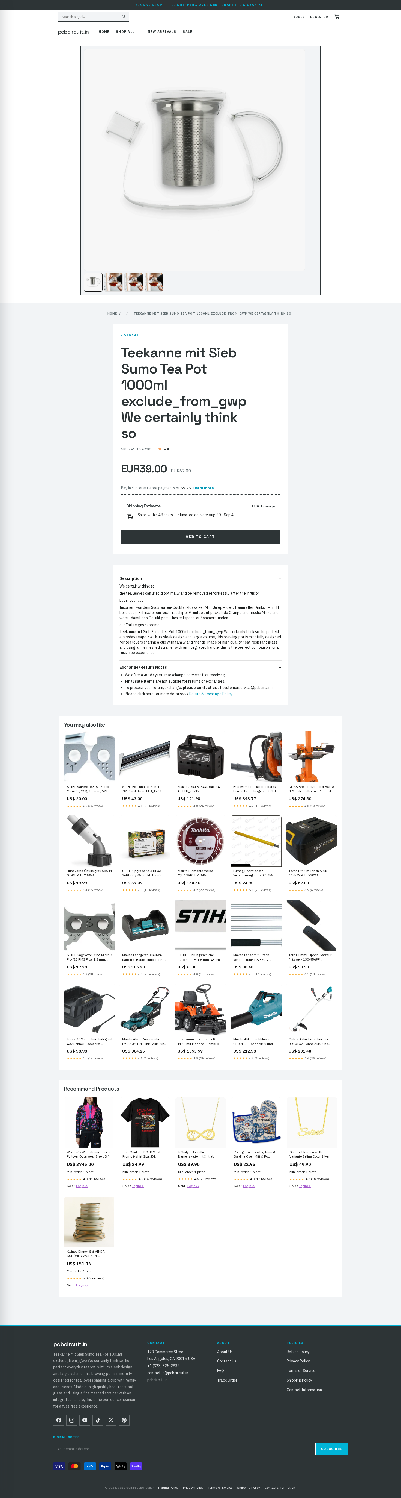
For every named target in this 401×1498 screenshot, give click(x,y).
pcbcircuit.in (73, 31)
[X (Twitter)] (111, 1420)
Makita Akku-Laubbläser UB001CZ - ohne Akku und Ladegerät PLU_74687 (253, 1041)
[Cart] (337, 17)
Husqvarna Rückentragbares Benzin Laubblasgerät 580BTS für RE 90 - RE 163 (256, 789)
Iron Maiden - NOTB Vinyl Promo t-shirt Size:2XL (141, 1154)
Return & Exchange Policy (210, 693)
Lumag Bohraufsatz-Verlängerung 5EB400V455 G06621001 (253, 873)
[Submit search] (123, 17)
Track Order (227, 1380)
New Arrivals (162, 32)
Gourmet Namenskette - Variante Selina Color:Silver (309, 1154)
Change (268, 506)
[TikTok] (97, 1420)
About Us (225, 1351)
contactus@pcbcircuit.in (167, 1372)
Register (319, 17)
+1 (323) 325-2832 (163, 1365)
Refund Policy (298, 1351)
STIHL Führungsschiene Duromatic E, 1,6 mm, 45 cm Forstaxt (199, 957)
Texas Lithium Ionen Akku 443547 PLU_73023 (308, 873)
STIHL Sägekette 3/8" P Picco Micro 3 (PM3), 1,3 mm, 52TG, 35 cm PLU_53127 (89, 789)
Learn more (203, 488)
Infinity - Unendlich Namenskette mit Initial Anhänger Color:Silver (195, 1154)
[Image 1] (93, 282)
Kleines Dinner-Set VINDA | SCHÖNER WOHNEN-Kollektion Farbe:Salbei (87, 1254)
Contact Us (226, 1361)
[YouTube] (84, 1420)
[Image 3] (133, 282)
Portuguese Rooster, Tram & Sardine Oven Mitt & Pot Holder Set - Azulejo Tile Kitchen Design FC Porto (254, 1154)
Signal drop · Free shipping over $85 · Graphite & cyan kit (201, 5)
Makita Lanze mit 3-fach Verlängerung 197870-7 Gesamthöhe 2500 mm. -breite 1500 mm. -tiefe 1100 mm (253, 957)
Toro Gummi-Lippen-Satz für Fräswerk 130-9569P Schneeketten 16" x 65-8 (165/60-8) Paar (310, 957)
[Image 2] (113, 282)
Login (299, 17)
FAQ (220, 1370)
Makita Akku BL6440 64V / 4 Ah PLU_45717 (199, 789)
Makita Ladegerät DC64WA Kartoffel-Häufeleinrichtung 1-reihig (144, 957)
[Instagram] (71, 1420)
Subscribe (331, 1449)
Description (130, 578)
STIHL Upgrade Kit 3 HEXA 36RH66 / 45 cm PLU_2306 (142, 873)
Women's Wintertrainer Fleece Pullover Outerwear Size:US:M (89, 1154)
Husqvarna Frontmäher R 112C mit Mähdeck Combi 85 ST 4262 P (199, 1041)
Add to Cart (200, 536)
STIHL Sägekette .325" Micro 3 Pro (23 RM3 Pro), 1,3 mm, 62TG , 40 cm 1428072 (89, 957)
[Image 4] (154, 282)
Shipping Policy (299, 1380)
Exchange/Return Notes (143, 667)
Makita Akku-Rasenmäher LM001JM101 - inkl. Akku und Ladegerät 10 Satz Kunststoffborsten (144, 1041)
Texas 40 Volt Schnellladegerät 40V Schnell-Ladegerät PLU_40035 (89, 1041)
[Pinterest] (124, 1420)
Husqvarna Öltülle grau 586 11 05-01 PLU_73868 (89, 873)
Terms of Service (301, 1370)
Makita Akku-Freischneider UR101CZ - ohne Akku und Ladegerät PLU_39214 (308, 1041)
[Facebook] (58, 1420)
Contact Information (304, 1389)
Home (104, 32)
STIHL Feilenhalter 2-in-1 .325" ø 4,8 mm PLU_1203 (141, 789)
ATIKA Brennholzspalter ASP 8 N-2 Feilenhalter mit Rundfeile (311, 789)
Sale (187, 32)
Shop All (125, 32)
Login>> (82, 1186)
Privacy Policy (298, 1361)
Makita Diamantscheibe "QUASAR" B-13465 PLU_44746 (195, 873)
